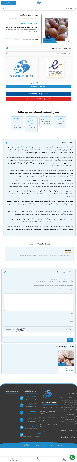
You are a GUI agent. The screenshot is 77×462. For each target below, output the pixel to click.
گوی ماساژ (25, 39)
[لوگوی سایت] (38, 3)
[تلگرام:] (21, 427)
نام (72, 313)
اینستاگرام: (32, 418)
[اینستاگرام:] (21, 420)
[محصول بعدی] (2, 8)
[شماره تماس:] (21, 398)
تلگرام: (34, 426)
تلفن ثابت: (32, 404)
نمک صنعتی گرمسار (67, 368)
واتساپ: (33, 411)
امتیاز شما (70, 289)
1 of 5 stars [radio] (64, 288)
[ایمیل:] (21, 435)
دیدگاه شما (69, 292)
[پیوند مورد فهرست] (52, 408)
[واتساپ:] (21, 413)
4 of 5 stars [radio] (60, 288)
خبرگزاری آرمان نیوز (26, 445)
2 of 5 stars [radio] (63, 288)
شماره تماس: (31, 396)
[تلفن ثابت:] (21, 405)
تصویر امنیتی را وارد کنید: (9, 329)
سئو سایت (50, 445)
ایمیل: (39, 433)
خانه (75, 9)
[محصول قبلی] (6, 8)
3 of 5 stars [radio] (61, 288)
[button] (75, 254)
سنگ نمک (69, 9)
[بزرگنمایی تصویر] (67, 39)
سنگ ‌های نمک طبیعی (25, 147)
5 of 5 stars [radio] (59, 288)
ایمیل (71, 321)
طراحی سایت (57, 445)
